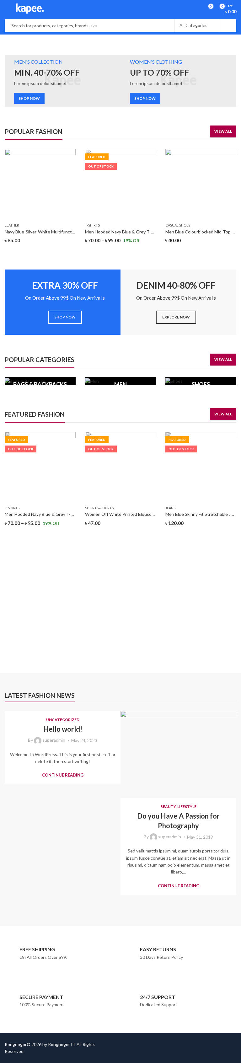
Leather (12, 225)
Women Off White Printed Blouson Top (124, 514)
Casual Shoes (177, 225)
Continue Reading (62, 774)
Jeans (170, 508)
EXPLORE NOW (176, 317)
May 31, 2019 (200, 837)
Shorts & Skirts (99, 508)
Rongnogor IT (62, 1044)
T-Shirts (92, 225)
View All (223, 131)
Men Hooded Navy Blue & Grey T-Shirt (122, 231)
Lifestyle (186, 806)
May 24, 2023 (84, 740)
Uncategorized (62, 719)
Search (227, 25)
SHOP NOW (29, 98)
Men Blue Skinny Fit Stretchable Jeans (202, 514)
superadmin (53, 740)
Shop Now (185, 582)
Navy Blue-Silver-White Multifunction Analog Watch (55, 231)
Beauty (168, 806)
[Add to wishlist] (71, 154)
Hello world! (62, 729)
